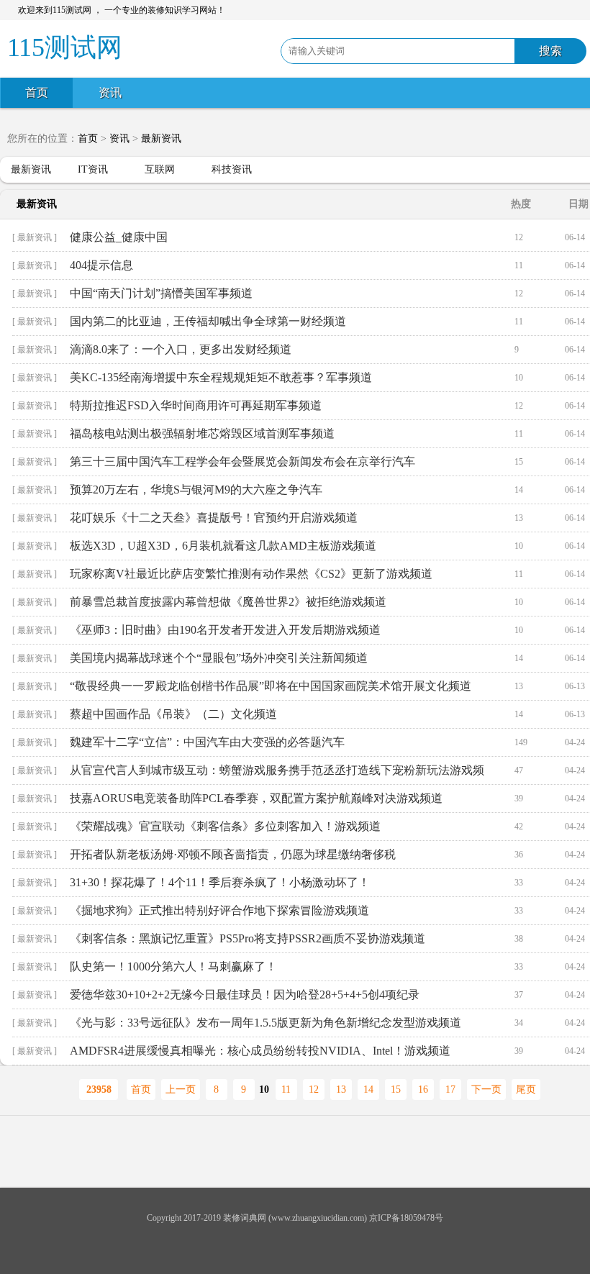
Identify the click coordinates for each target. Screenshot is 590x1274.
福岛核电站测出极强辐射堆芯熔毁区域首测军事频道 (202, 433)
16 (423, 1089)
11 (286, 1089)
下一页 (486, 1089)
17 (450, 1089)
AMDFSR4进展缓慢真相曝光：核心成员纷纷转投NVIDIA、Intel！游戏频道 (260, 1051)
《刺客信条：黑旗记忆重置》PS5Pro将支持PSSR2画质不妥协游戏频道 (247, 938)
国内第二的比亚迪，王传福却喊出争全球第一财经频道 (208, 321)
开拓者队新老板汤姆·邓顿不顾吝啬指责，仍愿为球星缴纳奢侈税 (233, 854)
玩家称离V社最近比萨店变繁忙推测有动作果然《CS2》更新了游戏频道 (251, 574)
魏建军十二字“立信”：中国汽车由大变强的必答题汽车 (207, 742)
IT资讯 (93, 169)
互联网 (160, 169)
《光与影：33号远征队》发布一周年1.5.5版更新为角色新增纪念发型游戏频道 (265, 1022)
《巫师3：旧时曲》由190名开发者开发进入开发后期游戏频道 (225, 630)
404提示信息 (101, 265)
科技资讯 (232, 169)
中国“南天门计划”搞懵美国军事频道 (161, 293)
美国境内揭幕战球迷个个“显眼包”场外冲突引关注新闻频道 (219, 658)
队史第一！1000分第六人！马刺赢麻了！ (173, 966)
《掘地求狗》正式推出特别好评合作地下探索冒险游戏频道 (219, 910)
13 (341, 1089)
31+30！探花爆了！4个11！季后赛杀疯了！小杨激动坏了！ (220, 882)
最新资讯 (161, 138)
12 (314, 1089)
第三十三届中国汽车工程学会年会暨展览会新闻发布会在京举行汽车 (242, 461)
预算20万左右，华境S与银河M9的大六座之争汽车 (196, 489)
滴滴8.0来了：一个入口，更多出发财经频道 (180, 349)
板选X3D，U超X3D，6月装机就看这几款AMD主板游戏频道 (223, 546)
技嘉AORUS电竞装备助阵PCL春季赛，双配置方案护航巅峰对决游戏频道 (256, 798)
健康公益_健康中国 (119, 237)
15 (396, 1089)
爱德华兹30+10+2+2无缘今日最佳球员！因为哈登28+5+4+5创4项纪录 (244, 994)
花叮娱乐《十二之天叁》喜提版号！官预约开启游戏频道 (214, 517)
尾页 (526, 1089)
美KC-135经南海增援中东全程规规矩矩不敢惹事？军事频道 (221, 377)
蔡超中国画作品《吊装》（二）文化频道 (173, 714)
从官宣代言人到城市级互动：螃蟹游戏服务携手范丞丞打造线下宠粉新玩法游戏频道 (277, 774)
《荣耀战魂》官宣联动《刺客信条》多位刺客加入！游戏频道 (225, 826)
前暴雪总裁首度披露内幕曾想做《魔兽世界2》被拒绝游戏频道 (228, 602)
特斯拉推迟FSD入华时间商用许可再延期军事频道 (196, 405)
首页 (36, 92)
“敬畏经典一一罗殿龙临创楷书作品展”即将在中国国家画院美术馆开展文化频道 (270, 686)
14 (368, 1089)
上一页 (180, 1089)
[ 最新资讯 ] (34, 237)
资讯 (110, 92)
